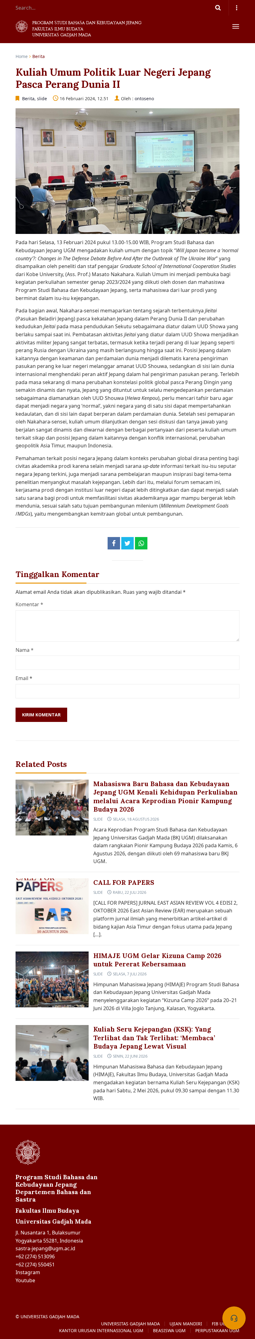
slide (42, 98)
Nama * (25, 650)
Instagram (28, 1272)
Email (22, 678)
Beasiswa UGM (169, 1330)
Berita (38, 56)
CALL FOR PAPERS (123, 882)
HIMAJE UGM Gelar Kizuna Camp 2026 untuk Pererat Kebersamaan (157, 960)
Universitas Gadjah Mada (130, 1324)
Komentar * (29, 604)
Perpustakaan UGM (217, 1330)
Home (22, 56)
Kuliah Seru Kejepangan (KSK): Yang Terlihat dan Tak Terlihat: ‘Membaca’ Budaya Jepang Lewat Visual (154, 1037)
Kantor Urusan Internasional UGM (101, 1330)
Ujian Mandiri (185, 1324)
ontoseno (144, 98)
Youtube (25, 1280)
